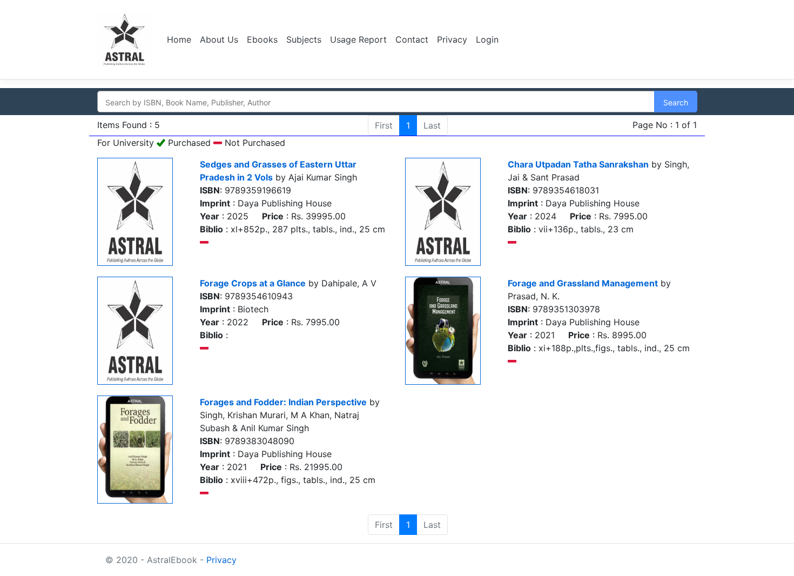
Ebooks (262, 39)
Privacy (452, 39)
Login (487, 39)
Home (179, 39)
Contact (411, 39)
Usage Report (358, 39)
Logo (125, 39)
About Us (219, 39)
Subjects (303, 39)
